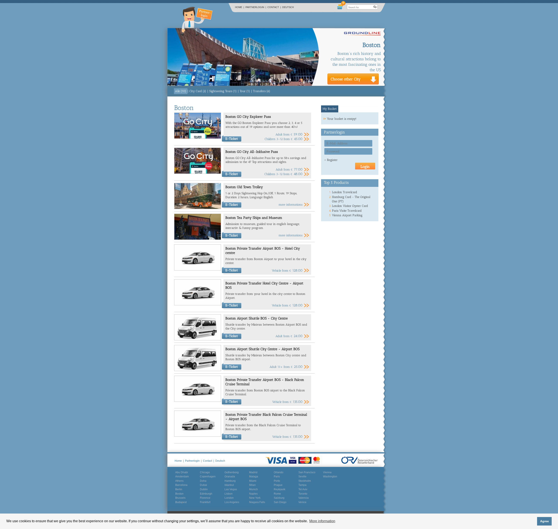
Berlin (178, 489)
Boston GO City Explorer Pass (248, 117)
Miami (252, 480)
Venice (302, 502)
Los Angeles (232, 502)
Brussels (180, 497)
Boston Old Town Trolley (244, 187)
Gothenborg (232, 472)
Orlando (278, 472)
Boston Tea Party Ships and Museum (253, 218)
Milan (252, 485)
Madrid (253, 472)
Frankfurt (205, 502)
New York (254, 497)
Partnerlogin (255, 7)
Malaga (253, 476)
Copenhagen (208, 476)
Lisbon (229, 493)
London (229, 497)
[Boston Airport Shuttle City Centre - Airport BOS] (197, 370)
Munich (253, 489)
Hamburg (230, 480)
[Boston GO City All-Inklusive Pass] (197, 173)
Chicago (205, 472)
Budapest (181, 502)
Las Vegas (231, 489)
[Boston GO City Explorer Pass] (197, 138)
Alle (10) (180, 91)
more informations (291, 204)
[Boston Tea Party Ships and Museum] (197, 239)
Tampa (302, 485)
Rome (277, 493)
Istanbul (229, 485)
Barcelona (181, 485)
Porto (277, 480)
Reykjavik (279, 489)
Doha (203, 480)
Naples (253, 493)
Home (239, 7)
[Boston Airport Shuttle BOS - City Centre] (197, 339)
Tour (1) (245, 91)
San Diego (280, 502)
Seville (302, 476)
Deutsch (288, 7)
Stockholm (304, 480)
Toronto (302, 493)
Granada (230, 476)
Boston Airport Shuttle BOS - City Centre (256, 318)
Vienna (327, 472)
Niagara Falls (257, 502)
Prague (278, 485)
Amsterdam (182, 476)
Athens (179, 480)
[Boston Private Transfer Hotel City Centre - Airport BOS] (197, 304)
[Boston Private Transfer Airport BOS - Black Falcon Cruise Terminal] (197, 401)
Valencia (303, 497)
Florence (205, 497)
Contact (274, 7)
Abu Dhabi (181, 472)
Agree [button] (544, 521)
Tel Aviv (302, 489)
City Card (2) (197, 91)
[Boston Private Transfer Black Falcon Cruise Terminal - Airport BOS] (197, 436)
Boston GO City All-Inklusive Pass (251, 152)
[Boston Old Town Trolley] (197, 208)
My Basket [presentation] (330, 109)
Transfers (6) (261, 91)
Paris (277, 476)
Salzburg (279, 497)
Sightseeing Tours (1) (223, 91)
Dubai (203, 485)
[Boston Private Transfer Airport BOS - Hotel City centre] (197, 269)
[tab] (330, 108)
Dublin (204, 489)
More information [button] (322, 521)
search (375, 7)
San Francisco (306, 472)
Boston (179, 493)
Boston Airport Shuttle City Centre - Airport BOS (262, 349)
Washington (330, 476)
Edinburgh (206, 493)
